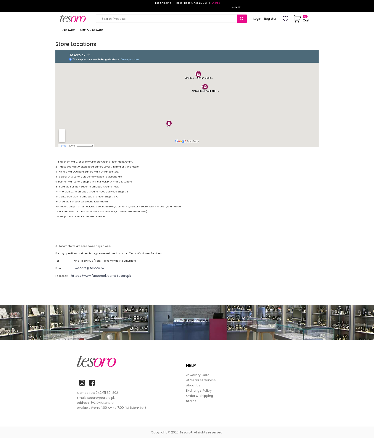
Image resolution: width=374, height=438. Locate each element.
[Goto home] (75, 18)
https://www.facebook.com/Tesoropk (101, 276)
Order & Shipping (199, 396)
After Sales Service (201, 380)
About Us (193, 385)
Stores (216, 3)
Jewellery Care (198, 375)
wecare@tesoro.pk (89, 268)
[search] (242, 19)
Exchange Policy (199, 390)
